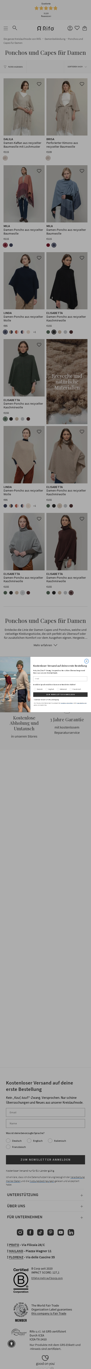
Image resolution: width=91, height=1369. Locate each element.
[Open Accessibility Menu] (11, 1344)
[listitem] (60, 684)
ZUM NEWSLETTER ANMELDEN (60, 695)
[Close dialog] (86, 661)
